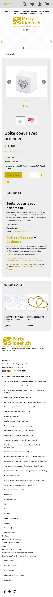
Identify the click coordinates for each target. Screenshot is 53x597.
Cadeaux (13, 242)
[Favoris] (32, 4)
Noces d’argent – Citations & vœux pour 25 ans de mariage (25, 407)
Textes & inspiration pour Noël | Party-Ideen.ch (20, 440)
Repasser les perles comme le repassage (18, 426)
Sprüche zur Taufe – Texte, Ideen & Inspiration (20, 430)
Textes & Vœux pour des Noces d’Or (17, 411)
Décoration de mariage (20, 231)
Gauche (7, 523)
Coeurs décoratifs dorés (35, 318)
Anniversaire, (11, 258)
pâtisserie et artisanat (30, 260)
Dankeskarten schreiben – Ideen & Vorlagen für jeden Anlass (25, 461)
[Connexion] (40, 4)
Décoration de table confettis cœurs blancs (14, 319)
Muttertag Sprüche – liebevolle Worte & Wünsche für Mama (25, 480)
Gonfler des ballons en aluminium (16, 421)
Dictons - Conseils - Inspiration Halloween (19, 452)
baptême (16, 266)
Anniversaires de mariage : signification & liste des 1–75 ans (25, 402)
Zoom (27, 106)
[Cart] (47, 4)
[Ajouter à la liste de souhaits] (8, 182)
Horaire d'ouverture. (11, 518)
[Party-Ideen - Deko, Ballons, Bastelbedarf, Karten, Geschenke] (26, 21)
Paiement (7, 513)
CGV (5, 504)
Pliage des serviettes (11, 416)
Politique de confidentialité (14, 490)
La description (14, 193)
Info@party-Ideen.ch (14, 539)
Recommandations (13, 285)
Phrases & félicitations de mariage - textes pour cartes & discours (24, 391)
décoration (10, 260)
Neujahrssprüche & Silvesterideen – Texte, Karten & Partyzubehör (22, 446)
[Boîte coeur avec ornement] (26, 82)
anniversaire (26, 266)
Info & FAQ (8, 528)
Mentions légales (10, 499)
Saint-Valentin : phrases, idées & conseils (18, 435)
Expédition (8, 494)
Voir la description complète (15, 152)
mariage (20, 258)
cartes (41, 260)
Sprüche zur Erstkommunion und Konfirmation (20, 485)
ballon (18, 260)
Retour (6, 509)
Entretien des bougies (12, 475)
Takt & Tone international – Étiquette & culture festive (23, 466)
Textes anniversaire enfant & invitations (18, 386)
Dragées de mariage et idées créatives (17, 397)
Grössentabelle (9, 532)
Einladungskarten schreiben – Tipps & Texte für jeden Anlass (25, 456)
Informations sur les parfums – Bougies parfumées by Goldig (25, 471)
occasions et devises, (32, 258)
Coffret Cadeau (19, 237)
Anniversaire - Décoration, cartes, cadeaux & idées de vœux (25, 381)
